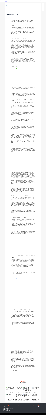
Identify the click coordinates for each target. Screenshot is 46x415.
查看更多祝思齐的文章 (23, 383)
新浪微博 (33, 406)
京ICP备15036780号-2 (5, 409)
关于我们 (19, 406)
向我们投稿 (26, 407)
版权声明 (19, 408)
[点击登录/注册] (40, 1)
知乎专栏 (33, 407)
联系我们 (19, 407)
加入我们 (26, 408)
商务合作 (26, 406)
